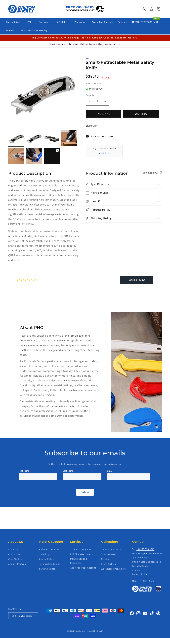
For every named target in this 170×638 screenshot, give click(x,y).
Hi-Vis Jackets (108, 563)
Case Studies (15, 559)
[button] (144, 9)
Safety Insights (47, 568)
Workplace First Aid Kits (114, 568)
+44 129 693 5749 (145, 549)
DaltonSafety (79, 631)
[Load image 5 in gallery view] (16, 156)
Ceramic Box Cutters (112, 549)
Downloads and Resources (78, 560)
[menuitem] (14, 22)
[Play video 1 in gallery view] (52, 156)
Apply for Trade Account (83, 567)
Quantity (90, 95)
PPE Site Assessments (81, 554)
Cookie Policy (46, 559)
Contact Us (14, 554)
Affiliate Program (17, 563)
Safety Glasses (108, 554)
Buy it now (141, 113)
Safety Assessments (80, 549)
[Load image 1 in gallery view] (16, 138)
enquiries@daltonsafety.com (147, 553)
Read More (104, 153)
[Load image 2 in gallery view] (34, 138)
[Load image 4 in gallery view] (69, 138)
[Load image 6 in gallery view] (34, 156)
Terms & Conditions (49, 563)
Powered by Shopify (95, 631)
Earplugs (106, 559)
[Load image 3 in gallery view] (52, 138)
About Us (13, 549)
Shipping (44, 554)
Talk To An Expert (141, 557)
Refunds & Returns (49, 549)
